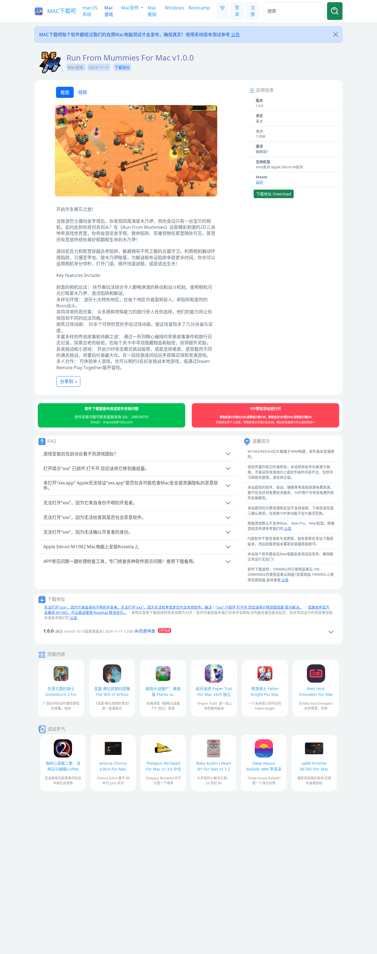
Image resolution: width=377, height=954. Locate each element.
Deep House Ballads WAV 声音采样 (264, 769)
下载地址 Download (273, 193)
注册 (253, 10)
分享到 (67, 381)
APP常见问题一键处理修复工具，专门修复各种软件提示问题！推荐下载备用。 (120, 561)
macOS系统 (90, 11)
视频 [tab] (82, 92)
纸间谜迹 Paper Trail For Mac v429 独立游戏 (214, 694)
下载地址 (122, 67)
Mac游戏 (108, 11)
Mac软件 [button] (130, 8)
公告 (235, 35)
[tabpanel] (136, 151)
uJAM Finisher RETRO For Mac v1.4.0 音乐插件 (314, 769)
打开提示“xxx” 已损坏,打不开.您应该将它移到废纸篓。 (96, 468)
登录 (237, 10)
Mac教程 (152, 11)
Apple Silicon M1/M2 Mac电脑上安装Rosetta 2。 (92, 547)
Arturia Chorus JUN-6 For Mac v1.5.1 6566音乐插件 (113, 769)
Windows (174, 8)
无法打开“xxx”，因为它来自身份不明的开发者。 (90, 503)
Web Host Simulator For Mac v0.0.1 (316, 694)
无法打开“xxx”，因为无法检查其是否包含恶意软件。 (94, 517)
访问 (259, 182)
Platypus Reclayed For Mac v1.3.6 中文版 (163, 769)
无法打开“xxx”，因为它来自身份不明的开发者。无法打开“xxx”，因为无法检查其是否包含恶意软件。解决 (128, 607)
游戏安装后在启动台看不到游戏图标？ (80, 454)
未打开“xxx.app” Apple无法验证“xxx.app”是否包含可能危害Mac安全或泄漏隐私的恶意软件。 (130, 485)
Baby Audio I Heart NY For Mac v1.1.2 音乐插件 (213, 769)
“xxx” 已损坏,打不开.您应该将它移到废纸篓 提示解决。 (259, 607)
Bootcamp (199, 8)
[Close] (335, 34)
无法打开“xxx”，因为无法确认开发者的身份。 (88, 532)
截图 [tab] (64, 92)
